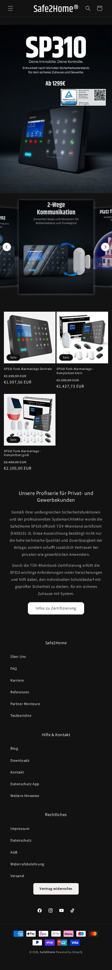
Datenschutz (21, 840)
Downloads (19, 760)
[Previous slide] (7, 247)
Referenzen (19, 692)
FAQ (13, 668)
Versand (17, 875)
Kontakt (17, 772)
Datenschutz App (24, 784)
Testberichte (20, 715)
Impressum (19, 828)
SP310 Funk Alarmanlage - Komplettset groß (22, 453)
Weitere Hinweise (24, 795)
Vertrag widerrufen (56, 888)
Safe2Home (47, 952)
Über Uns (18, 656)
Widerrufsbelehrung (27, 864)
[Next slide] (105, 247)
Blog (14, 748)
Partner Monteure (25, 703)
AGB (13, 852)
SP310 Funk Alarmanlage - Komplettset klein (75, 371)
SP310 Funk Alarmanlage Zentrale (28, 369)
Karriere (17, 680)
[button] (10, 8)
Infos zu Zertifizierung (56, 608)
